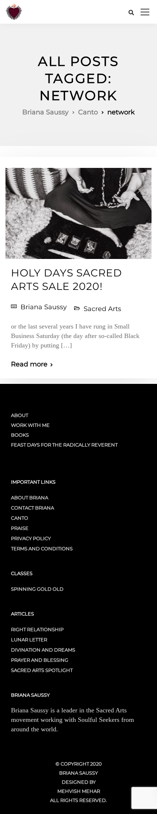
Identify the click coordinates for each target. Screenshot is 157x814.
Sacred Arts (102, 309)
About (19, 415)
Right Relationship (37, 629)
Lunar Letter (29, 639)
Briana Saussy (43, 307)
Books (20, 435)
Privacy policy (31, 538)
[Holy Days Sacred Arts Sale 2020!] (78, 211)
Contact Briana (32, 508)
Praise (19, 528)
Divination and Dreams (43, 650)
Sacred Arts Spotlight (42, 670)
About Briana (29, 497)
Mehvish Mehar (78, 791)
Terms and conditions (42, 548)
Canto (19, 518)
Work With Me (30, 425)
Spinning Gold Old (37, 589)
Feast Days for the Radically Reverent (64, 445)
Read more (29, 364)
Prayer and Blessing (39, 660)
